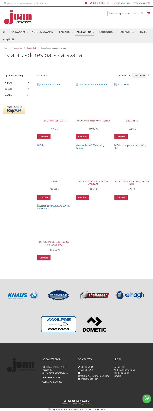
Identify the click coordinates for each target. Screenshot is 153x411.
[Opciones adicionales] (14, 109)
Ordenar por (124, 75)
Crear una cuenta (141, 2)
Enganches (127, 32)
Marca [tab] (8, 95)
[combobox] (126, 13)
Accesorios (17, 48)
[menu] (76, 36)
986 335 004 (86, 366)
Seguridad (31, 48)
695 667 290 (86, 369)
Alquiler (9, 39)
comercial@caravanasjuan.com (93, 375)
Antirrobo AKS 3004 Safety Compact (93, 183)
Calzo (54, 181)
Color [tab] (8, 88)
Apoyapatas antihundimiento (93, 120)
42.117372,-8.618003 (52, 381)
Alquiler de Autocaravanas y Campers (25, 3)
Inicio (5, 48)
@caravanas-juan (89, 378)
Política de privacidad (124, 369)
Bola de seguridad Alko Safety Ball (131, 183)
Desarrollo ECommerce (77, 403)
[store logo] (18, 17)
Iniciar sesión (123, 2)
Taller (144, 32)
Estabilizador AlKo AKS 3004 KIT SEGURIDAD (54, 243)
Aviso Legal (119, 366)
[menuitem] (19, 32)
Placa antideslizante (55, 120)
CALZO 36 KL (132, 120)
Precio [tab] (8, 82)
